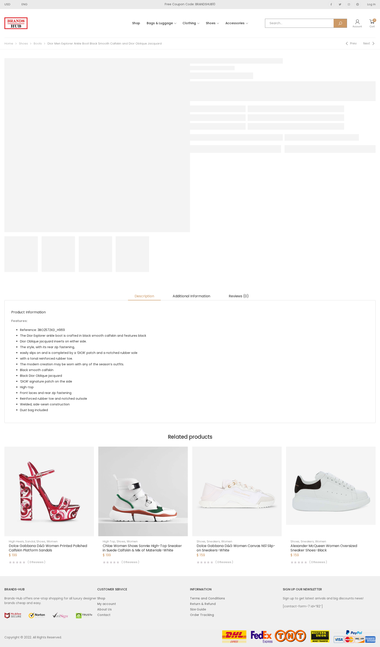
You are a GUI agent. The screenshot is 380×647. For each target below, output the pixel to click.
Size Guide (198, 609)
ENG (24, 4)
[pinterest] (357, 4)
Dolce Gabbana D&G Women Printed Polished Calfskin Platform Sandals (48, 548)
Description (144, 296)
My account (106, 604)
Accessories (235, 23)
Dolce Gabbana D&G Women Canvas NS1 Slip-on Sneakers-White (236, 548)
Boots (38, 43)
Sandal (30, 541)
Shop (136, 23)
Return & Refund (203, 604)
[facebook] (331, 4)
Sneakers (213, 541)
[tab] (144, 296)
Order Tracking (202, 615)
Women (52, 541)
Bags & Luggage (160, 23)
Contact (103, 615)
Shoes (210, 23)
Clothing (189, 23)
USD (7, 4)
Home (8, 43)
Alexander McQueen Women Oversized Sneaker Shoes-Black (323, 548)
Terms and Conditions (207, 598)
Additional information (191, 296)
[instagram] (348, 4)
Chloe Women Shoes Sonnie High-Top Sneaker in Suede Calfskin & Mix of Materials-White (142, 548)
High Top (109, 541)
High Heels (16, 541)
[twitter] (340, 4)
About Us (104, 609)
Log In (371, 4)
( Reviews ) (36, 562)
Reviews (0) (238, 296)
